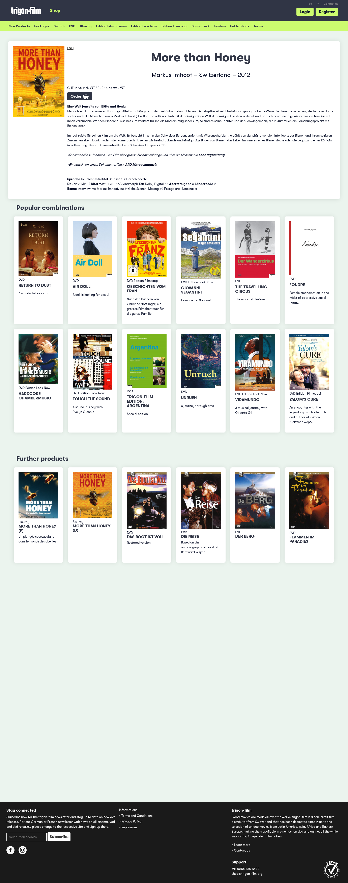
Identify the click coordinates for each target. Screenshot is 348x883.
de (310, 3)
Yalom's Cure (303, 399)
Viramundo (247, 399)
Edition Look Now (144, 26)
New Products (19, 26)
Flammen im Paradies (302, 539)
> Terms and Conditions (135, 816)
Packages (41, 26)
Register (327, 11)
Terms (258, 26)
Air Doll (82, 286)
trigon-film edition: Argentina (140, 401)
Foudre (297, 284)
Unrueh (189, 397)
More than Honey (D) (91, 528)
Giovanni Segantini (191, 290)
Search (59, 26)
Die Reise (190, 536)
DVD (72, 26)
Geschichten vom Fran (146, 288)
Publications (239, 26)
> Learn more (241, 845)
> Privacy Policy (130, 821)
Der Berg (245, 536)
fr (318, 3)
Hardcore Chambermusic (35, 395)
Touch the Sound (91, 399)
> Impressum (128, 827)
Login (305, 11)
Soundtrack (201, 26)
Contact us (331, 3)
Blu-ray (86, 26)
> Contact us (241, 850)
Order (76, 96)
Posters (220, 26)
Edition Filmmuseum (111, 26)
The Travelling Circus (251, 289)
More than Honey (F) (37, 528)
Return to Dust (35, 285)
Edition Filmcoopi (174, 26)
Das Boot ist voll (146, 537)
